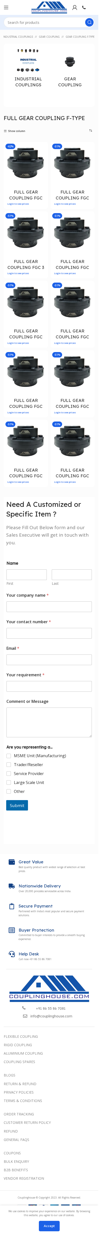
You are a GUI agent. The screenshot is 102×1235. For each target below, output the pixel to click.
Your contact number (28, 621)
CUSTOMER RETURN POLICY (27, 1122)
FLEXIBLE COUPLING (21, 1036)
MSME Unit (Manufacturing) (40, 755)
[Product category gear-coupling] (70, 69)
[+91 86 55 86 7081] (24, 1007)
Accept (49, 1226)
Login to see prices (18, 203)
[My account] (75, 7)
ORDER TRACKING (19, 1114)
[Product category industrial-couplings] (28, 69)
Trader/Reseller (28, 764)
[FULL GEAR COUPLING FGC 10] (73, 442)
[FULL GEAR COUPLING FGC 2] (73, 164)
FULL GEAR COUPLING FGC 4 (72, 267)
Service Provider (29, 773)
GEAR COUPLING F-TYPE (80, 36)
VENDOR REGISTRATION (24, 1178)
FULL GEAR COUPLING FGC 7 (26, 406)
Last (55, 583)
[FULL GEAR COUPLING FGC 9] (26, 442)
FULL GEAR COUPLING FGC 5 (26, 336)
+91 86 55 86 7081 (51, 1008)
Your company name (27, 595)
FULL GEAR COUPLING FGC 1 (26, 197)
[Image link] (49, 988)
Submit (17, 805)
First (9, 583)
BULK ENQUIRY (16, 1161)
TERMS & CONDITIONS (23, 1100)
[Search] (89, 22)
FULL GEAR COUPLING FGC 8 (72, 406)
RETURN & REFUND (20, 1083)
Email (12, 648)
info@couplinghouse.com (51, 1016)
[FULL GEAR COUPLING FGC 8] (73, 372)
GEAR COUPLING (49, 36)
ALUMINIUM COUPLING (23, 1053)
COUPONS (12, 1153)
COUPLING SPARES (19, 1061)
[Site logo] (49, 7)
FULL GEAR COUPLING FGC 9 (26, 476)
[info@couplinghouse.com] (25, 1016)
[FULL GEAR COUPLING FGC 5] (26, 303)
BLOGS (9, 1075)
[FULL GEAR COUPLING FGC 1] (26, 164)
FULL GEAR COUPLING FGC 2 (72, 197)
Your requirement (25, 675)
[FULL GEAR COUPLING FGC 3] (26, 233)
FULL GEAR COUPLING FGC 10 (72, 476)
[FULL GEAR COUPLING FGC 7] (26, 372)
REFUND (11, 1131)
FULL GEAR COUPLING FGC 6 (72, 336)
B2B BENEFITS (16, 1170)
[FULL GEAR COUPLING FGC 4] (73, 233)
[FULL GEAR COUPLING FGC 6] (73, 303)
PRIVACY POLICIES (19, 1092)
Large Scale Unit (29, 782)
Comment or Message (27, 701)
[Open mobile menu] (6, 7)
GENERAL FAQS (16, 1139)
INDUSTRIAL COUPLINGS (18, 36)
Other (19, 791)
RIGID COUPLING (18, 1044)
